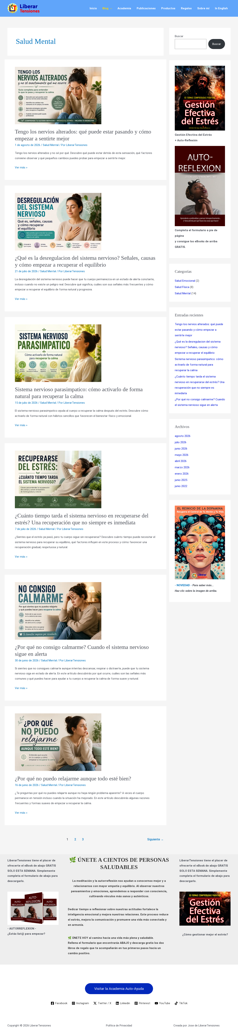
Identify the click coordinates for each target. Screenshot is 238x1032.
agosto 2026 (182, 436)
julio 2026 (180, 442)
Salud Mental (51, 145)
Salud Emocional (185, 280)
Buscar (179, 36)
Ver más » (21, 167)
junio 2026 (181, 448)
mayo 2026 (181, 455)
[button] (110, 8)
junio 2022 (181, 486)
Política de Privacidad (119, 1025)
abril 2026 (180, 461)
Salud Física (182, 287)
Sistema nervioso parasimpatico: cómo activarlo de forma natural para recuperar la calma (199, 364)
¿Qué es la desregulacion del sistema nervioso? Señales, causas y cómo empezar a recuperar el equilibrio (198, 347)
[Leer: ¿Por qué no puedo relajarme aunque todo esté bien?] (85, 742)
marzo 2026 (182, 467)
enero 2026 (182, 473)
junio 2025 (181, 480)
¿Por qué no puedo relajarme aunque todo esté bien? (73, 778)
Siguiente (155, 839)
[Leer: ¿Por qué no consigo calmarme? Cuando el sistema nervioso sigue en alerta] (85, 611)
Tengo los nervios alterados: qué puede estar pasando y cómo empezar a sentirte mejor (199, 330)
